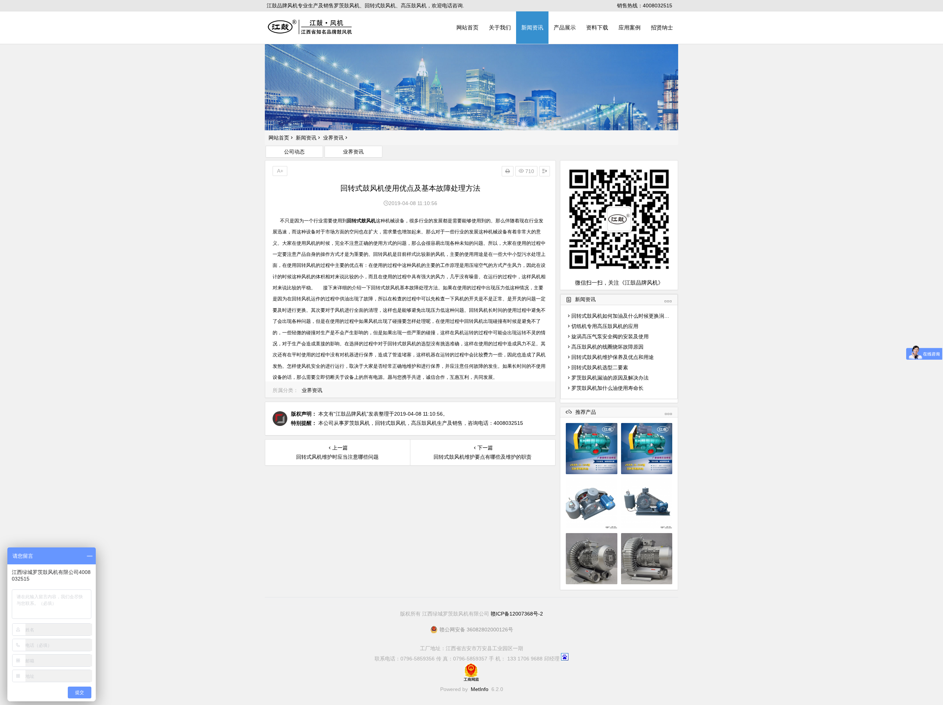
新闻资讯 (532, 27)
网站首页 (467, 27)
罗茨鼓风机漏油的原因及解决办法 (610, 378)
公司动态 (294, 152)
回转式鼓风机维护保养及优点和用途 (612, 357)
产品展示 (565, 27)
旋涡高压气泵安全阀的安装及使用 (610, 336)
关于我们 (500, 27)
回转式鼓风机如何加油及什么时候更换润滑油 (622, 316)
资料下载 (597, 27)
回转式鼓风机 (361, 220)
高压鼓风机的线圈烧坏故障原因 (607, 347)
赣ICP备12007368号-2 (517, 614)
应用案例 (629, 27)
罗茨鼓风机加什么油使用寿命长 (607, 388)
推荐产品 (585, 412)
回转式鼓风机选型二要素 (599, 367)
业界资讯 (333, 138)
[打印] (507, 171)
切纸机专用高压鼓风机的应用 (604, 326)
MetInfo (479, 689)
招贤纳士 (662, 27)
